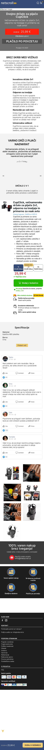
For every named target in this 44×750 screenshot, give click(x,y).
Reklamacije (5, 655)
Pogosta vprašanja (7, 642)
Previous (3, 208)
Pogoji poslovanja (7, 644)
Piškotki (3, 648)
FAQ (2, 670)
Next (10, 208)
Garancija (4, 653)
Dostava (4, 650)
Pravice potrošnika (7, 659)
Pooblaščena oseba (7, 661)
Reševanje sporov (7, 657)
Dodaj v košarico (30, 283)
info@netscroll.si (23, 557)
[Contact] (37, 3)
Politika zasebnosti (7, 646)
